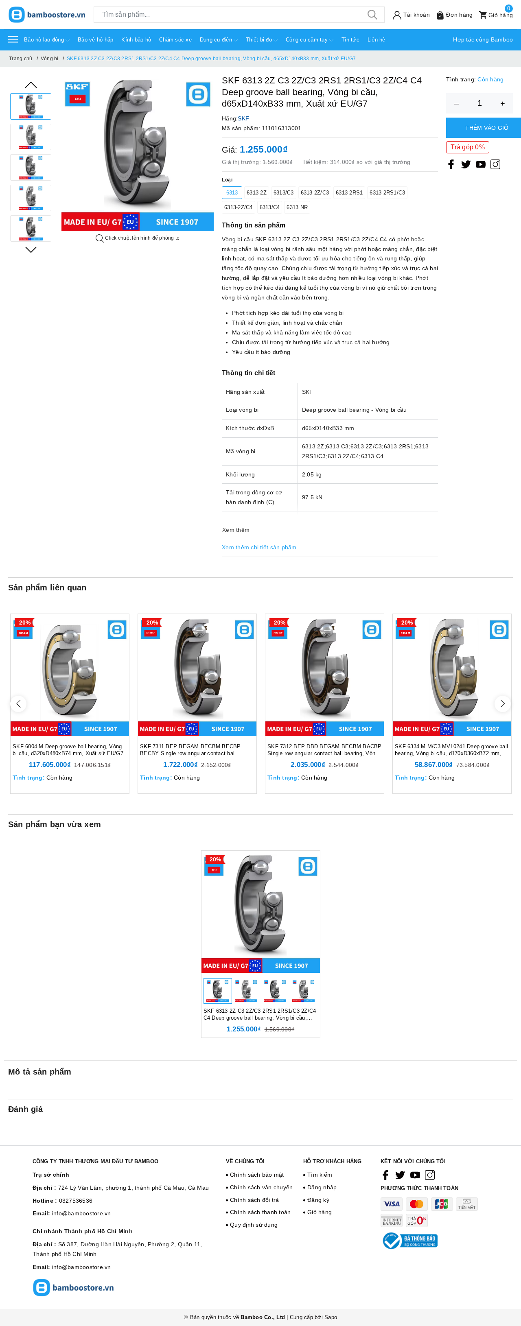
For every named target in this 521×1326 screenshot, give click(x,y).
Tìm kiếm (319, 1174)
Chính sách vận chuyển (261, 1187)
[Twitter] (466, 164)
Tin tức (350, 40)
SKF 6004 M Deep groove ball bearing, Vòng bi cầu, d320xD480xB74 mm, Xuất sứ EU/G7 (68, 749)
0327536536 (76, 1200)
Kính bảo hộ (136, 40)
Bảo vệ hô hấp (95, 40)
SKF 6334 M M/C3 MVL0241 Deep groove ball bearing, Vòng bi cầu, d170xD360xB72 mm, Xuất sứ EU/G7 (451, 750)
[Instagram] (495, 164)
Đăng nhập (322, 1187)
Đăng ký (318, 1200)
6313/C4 (270, 207)
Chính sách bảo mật (257, 1174)
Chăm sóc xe (175, 40)
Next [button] (31, 250)
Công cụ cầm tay (307, 40)
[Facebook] (451, 164)
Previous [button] (31, 85)
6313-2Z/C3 (315, 193)
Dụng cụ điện (217, 40)
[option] (30, 106)
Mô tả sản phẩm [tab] (40, 1071)
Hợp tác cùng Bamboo (483, 39)
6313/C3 (284, 193)
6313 (232, 193)
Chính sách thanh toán (260, 1212)
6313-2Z (257, 193)
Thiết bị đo (260, 40)
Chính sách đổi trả (254, 1200)
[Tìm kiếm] (372, 15)
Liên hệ (376, 40)
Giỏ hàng (319, 1212)
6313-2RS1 (349, 193)
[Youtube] (481, 164)
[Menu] (13, 39)
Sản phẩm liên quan (47, 587)
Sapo (330, 1317)
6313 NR (297, 207)
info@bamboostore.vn (81, 1213)
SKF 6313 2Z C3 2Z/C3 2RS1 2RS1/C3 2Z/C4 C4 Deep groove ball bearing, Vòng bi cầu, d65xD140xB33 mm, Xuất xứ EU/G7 (260, 1015)
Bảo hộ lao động (45, 40)
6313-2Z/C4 (238, 207)
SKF (243, 118)
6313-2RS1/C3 (387, 193)
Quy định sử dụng (254, 1224)
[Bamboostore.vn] (46, 14)
